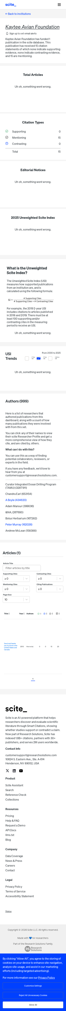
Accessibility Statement (19, 896)
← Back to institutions (18, 13)
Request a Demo (15, 825)
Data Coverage (14, 856)
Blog (8, 840)
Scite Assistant (14, 785)
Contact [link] (10, 870)
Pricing (9, 816)
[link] (7, 771)
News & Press (13, 861)
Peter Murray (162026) (18, 524)
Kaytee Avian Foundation (32, 26)
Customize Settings (33, 985)
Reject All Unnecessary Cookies (33, 995)
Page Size (7, 595)
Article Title (8, 563)
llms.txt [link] (9, 835)
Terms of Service (15, 891)
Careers (10, 865)
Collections (12, 799)
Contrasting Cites (44, 574)
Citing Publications (45, 584)
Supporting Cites (10, 574)
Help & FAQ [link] (12, 821)
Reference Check (15, 795)
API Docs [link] (10, 830)
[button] (21, 33)
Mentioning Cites (10, 584)
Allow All (33, 1005)
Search (9, 790)
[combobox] (38, 578)
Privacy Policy (13, 887)
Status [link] (8, 911)
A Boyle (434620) (16, 500)
